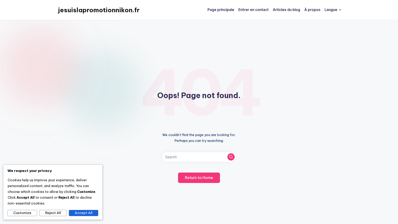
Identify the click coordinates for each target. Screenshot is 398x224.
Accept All (83, 213)
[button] (231, 157)
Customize (22, 213)
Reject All (53, 213)
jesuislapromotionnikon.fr (99, 10)
